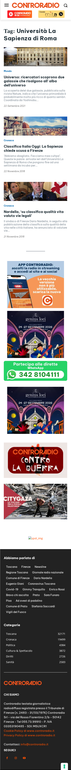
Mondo (8, 71)
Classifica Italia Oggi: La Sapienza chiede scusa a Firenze (33, 148)
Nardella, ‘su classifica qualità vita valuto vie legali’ (34, 214)
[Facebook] (7, 758)
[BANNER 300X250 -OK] (35, 433)
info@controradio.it (34, 744)
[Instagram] (15, 758)
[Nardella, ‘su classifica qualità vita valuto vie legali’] (35, 191)
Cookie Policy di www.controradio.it (29, 731)
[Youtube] (24, 758)
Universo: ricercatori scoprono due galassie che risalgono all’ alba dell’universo (34, 81)
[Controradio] (35, 5)
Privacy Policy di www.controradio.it (29, 735)
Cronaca (9, 140)
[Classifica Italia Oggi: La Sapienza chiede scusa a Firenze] (35, 126)
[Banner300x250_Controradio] (35, 307)
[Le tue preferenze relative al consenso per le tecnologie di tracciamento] (64, 766)
